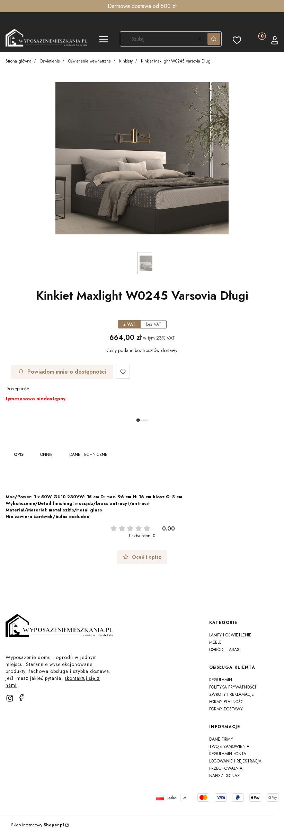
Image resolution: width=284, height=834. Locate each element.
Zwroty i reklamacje (231, 694)
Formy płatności (227, 702)
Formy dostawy (226, 709)
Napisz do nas (224, 776)
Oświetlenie (50, 61)
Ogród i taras (224, 650)
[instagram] (10, 698)
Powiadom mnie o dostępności (66, 372)
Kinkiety (126, 61)
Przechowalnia (225, 768)
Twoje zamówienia (229, 746)
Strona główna (19, 61)
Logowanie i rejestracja (235, 761)
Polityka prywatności (232, 687)
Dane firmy (221, 739)
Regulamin (220, 680)
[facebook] (21, 697)
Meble (215, 642)
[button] (103, 40)
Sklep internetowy (37, 825)
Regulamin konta (227, 754)
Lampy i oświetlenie (230, 635)
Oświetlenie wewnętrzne (89, 61)
